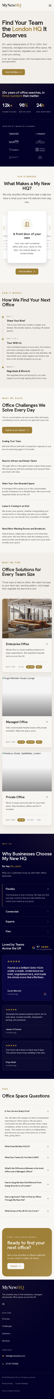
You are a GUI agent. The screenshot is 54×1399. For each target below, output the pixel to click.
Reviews (6, 1341)
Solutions (6, 1333)
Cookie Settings (21, 1383)
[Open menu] (50, 5)
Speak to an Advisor (15, 430)
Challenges (7, 1326)
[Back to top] (11, 5)
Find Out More (25, 271)
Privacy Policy (7, 1383)
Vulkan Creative (14, 1391)
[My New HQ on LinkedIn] (3, 1304)
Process (6, 1319)
